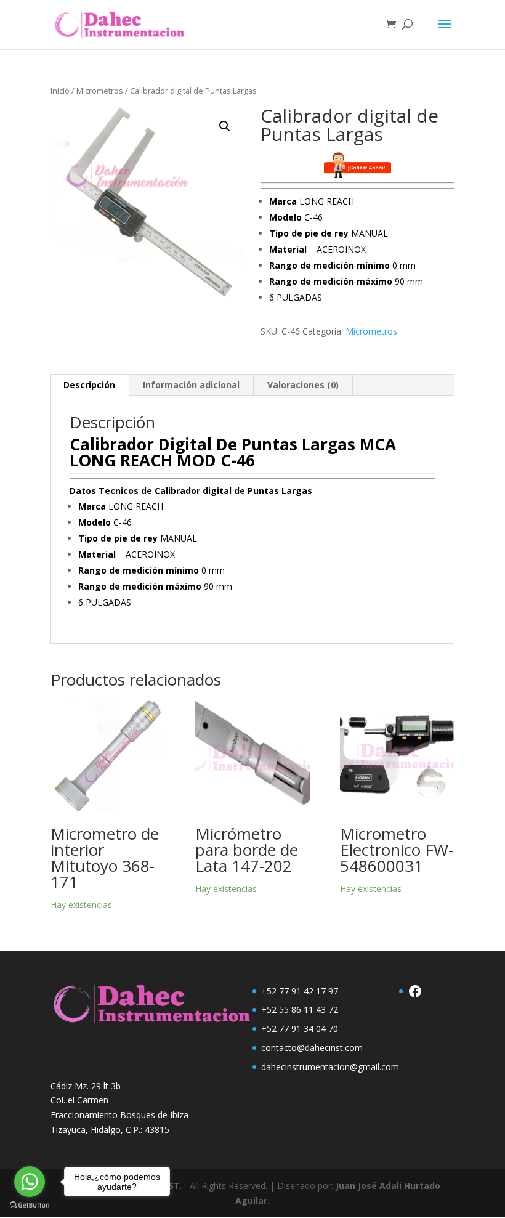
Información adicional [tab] (191, 385)
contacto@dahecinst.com (312, 1048)
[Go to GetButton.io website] (29, 1205)
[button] (225, 126)
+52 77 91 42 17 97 (299, 991)
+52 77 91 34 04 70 (299, 1028)
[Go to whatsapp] (29, 1181)
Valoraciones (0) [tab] (303, 385)
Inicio (60, 90)
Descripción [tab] (89, 385)
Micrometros (99, 90)
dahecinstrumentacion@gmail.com (330, 1067)
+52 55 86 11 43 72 (299, 1009)
